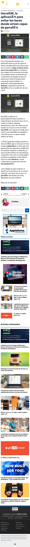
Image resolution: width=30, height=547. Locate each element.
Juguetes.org (4, 528)
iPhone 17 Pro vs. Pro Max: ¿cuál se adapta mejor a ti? (20, 297)
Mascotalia (18, 522)
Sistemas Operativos (8, 10)
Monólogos (3, 530)
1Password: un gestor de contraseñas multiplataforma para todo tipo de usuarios (20, 289)
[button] (15, 544)
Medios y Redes (22, 514)
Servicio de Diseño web (21, 516)
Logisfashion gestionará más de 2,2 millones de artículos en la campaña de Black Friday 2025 (21, 306)
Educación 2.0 (4, 522)
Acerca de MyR (18, 518)
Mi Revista (18, 528)
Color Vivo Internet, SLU (8, 537)
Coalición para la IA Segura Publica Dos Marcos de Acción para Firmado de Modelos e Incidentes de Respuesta (14, 258)
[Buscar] (27, 210)
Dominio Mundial (5, 524)
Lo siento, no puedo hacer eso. (20, 314)
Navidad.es (4, 526)
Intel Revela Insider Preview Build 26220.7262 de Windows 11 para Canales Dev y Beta (14, 478)
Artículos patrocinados (8, 516)
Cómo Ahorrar (19, 524)
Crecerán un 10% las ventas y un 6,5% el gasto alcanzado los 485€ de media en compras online (15, 501)
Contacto (10, 518)
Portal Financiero (20, 526)
